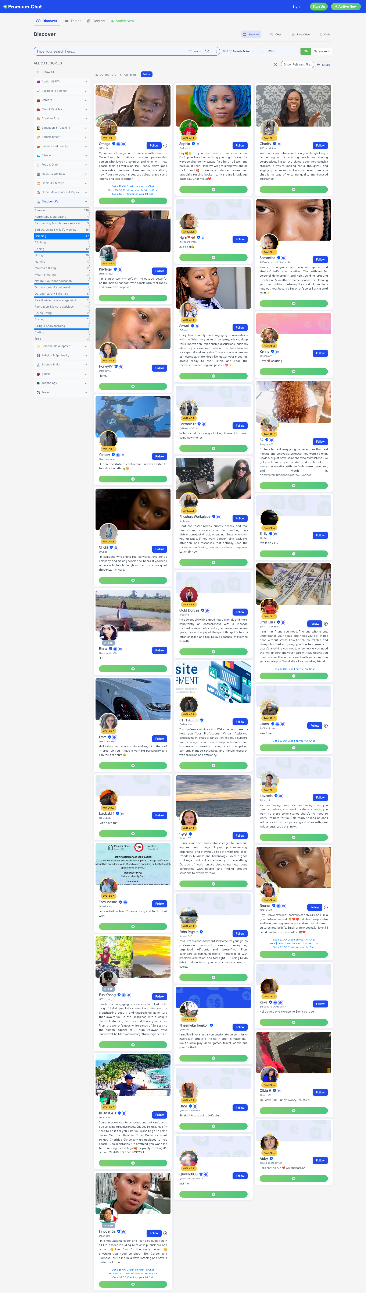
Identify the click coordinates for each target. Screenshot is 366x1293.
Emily (264, 534)
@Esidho (104, 148)
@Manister (185, 724)
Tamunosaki (108, 902)
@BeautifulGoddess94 (273, 1006)
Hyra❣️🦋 (187, 237)
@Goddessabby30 (271, 1162)
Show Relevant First (298, 64)
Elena (103, 649)
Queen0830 (188, 1174)
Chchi (104, 547)
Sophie (185, 144)
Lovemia (266, 796)
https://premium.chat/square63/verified (286, 475)
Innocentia (107, 1231)
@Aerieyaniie (107, 459)
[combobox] (279, 51)
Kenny (265, 352)
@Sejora (184, 614)
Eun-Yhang (107, 995)
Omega (105, 144)
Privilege (106, 269)
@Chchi (103, 551)
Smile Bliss (268, 622)
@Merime (185, 148)
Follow (147, 74)
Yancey (105, 455)
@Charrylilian (268, 148)
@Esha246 (185, 936)
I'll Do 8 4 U (108, 1113)
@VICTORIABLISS (270, 626)
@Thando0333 (188, 428)
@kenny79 (266, 355)
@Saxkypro (105, 906)
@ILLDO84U (106, 1117)
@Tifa (263, 537)
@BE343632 (106, 273)
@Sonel (183, 330)
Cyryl (183, 834)
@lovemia (265, 800)
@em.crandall (107, 741)
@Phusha (184, 520)
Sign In (298, 6)
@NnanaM (266, 909)
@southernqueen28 (191, 1178)
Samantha (268, 258)
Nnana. (265, 906)
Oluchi (265, 724)
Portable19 (188, 424)
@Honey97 (105, 370)
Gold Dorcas (189, 610)
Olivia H (266, 1091)
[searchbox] (285, 51)
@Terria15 (266, 1095)
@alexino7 (185, 1029)
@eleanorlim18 (107, 653)
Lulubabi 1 (107, 814)
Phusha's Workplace (195, 517)
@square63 (266, 444)
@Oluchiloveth (268, 728)
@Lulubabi (105, 817)
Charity (266, 144)
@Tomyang (105, 999)
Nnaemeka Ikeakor (194, 1025)
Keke (264, 1002)
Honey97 (106, 366)
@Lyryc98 (185, 838)
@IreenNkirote (188, 241)
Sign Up (319, 6)
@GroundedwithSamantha (275, 262)
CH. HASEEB (189, 720)
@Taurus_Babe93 (189, 1110)
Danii (183, 1106)
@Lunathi (104, 1235)
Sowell (184, 326)
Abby (264, 1159)
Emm (103, 737)
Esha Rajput (189, 932)
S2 (262, 440)
